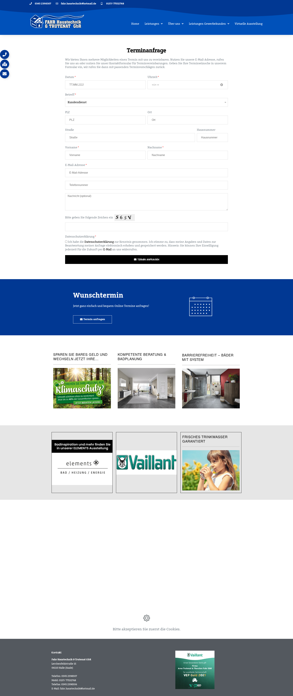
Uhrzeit (152, 77)
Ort (150, 112)
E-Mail (107, 249)
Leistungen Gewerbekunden (207, 24)
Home (135, 24)
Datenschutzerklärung (79, 237)
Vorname (71, 147)
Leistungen (152, 24)
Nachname (155, 147)
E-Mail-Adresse (75, 165)
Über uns (174, 24)
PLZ (67, 112)
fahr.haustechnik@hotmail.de (77, 688)
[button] (4, 54)
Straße (69, 130)
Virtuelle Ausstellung (248, 24)
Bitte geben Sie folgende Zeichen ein (89, 217)
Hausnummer (206, 130)
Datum (69, 77)
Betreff (69, 95)
